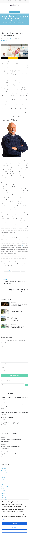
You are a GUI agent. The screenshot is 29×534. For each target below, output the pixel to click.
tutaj (22, 245)
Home (10, 20)
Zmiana (23, 270)
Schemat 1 (16, 20)
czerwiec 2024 (4, 488)
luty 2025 (3, 484)
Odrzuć (14, 531)
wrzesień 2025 (4, 475)
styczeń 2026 (4, 472)
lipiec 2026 (3, 468)
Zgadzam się (14, 523)
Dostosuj (14, 527)
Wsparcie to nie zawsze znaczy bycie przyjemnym (14, 412)
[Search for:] (12, 384)
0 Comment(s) (4, 40)
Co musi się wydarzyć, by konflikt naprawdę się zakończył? (17, 327)
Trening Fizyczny (15, 270)
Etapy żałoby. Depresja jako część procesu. (12, 423)
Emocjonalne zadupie (17, 311)
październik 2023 (5, 495)
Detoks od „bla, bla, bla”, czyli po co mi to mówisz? (14, 397)
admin (3, 38)
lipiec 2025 (3, 477)
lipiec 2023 (3, 497)
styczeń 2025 (4, 486)
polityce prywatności (6, 519)
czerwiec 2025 (4, 479)
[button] (27, 8)
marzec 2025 (4, 481)
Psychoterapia (8, 270)
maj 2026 (3, 470)
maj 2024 (3, 490)
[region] (14, 517)
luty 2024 (3, 493)
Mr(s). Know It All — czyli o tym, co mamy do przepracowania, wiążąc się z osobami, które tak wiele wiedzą (13, 404)
